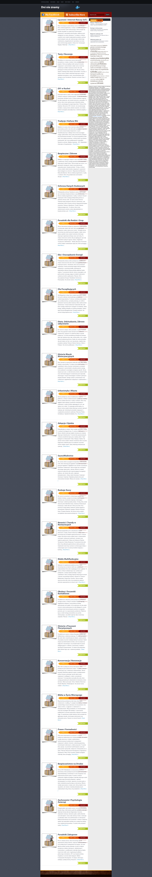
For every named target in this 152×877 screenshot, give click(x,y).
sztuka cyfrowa (105, 72)
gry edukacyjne (99, 54)
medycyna (94, 58)
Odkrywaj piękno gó (95, 39)
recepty (98, 67)
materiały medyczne (96, 56)
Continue (82, 48)
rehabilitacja (105, 67)
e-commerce (93, 53)
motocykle (104, 58)
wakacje (98, 76)
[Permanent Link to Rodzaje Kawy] (64, 490)
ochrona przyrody (95, 60)
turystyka (93, 76)
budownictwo (95, 49)
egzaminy (99, 53)
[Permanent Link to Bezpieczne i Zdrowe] (67, 153)
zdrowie (100, 83)
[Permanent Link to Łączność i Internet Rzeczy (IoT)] (72, 19)
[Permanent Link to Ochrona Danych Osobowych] (71, 186)
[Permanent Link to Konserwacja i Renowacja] (69, 660)
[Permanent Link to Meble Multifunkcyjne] (68, 559)
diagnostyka (101, 51)
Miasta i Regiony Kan (96, 22)
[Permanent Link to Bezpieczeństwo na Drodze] (70, 764)
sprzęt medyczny (95, 69)
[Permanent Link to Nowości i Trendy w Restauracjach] (67, 523)
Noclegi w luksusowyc (96, 28)
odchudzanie (103, 60)
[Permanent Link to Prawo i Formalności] (67, 729)
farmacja (104, 53)
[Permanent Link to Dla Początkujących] (67, 289)
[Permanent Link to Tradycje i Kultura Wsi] (68, 121)
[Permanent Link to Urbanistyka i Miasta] (67, 390)
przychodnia (94, 66)
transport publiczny (96, 74)
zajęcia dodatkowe (97, 80)
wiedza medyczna (95, 77)
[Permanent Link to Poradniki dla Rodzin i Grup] (71, 220)
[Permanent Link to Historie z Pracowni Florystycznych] (67, 627)
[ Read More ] (71, 44)
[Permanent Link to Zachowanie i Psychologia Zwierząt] (70, 801)
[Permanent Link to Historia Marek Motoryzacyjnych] (66, 355)
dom (107, 51)
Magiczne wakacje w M (96, 33)
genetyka (93, 54)
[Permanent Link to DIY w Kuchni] (64, 88)
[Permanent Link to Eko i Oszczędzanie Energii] (70, 255)
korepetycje (106, 54)
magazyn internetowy (97, 116)
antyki (91, 45)
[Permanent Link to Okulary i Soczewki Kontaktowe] (67, 592)
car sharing (103, 49)
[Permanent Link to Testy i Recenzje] (65, 54)
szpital (99, 72)
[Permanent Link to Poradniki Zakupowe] (67, 834)
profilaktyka (102, 64)
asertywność (99, 45)
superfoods (104, 69)
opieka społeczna (94, 62)
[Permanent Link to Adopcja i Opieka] (66, 423)
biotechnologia (101, 47)
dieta (105, 51)
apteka (94, 45)
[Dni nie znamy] (57, 7)
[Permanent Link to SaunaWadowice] (65, 455)
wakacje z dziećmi (105, 76)
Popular (93, 20)
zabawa (97, 79)
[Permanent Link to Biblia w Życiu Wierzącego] (70, 695)
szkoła (93, 71)
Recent (100, 20)
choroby (93, 51)
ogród (107, 60)
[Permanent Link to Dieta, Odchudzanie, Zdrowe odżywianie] (71, 322)
